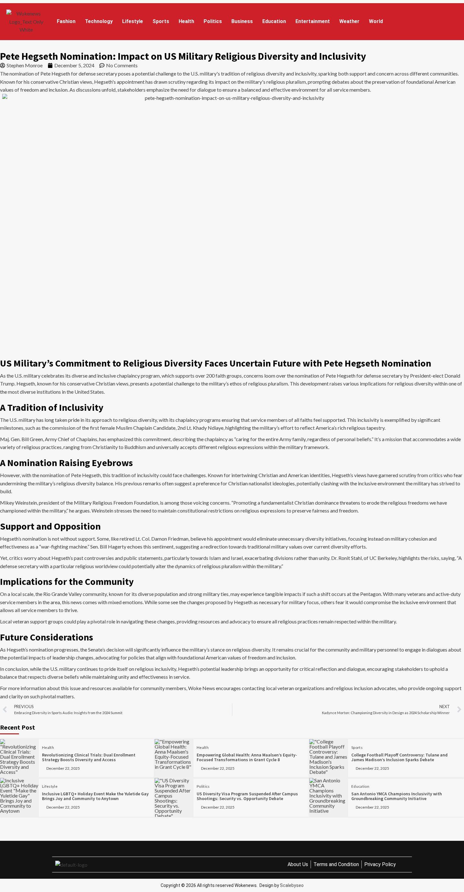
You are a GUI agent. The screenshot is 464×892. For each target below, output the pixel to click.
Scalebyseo (292, 885)
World (376, 21)
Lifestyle (132, 21)
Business (242, 21)
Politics (213, 21)
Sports (160, 21)
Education (274, 21)
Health (186, 21)
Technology (99, 21)
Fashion (66, 21)
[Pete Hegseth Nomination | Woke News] (26, 21)
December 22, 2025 (63, 768)
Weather (349, 21)
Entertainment (312, 21)
